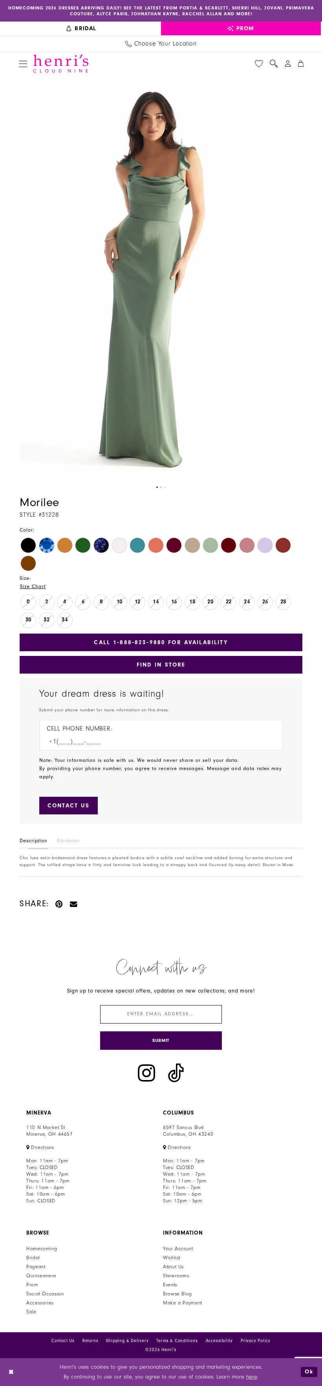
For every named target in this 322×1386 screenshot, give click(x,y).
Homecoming (41, 1248)
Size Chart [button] (33, 586)
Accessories (40, 1303)
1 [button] (157, 487)
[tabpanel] (161, 278)
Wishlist (171, 1257)
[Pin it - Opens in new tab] (59, 904)
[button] (23, 64)
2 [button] (161, 487)
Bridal (33, 1257)
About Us (173, 1266)
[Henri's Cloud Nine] (60, 64)
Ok (309, 1371)
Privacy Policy (256, 1340)
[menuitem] (81, 28)
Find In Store (161, 664)
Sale (31, 1312)
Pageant (35, 1266)
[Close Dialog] (11, 1372)
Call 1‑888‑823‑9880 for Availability (161, 642)
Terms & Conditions (177, 1340)
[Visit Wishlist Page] (258, 63)
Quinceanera (41, 1276)
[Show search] (273, 63)
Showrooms (176, 1276)
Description (34, 840)
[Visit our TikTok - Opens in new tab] (176, 1073)
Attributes (68, 840)
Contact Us (63, 1340)
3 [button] (165, 487)
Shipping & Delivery (127, 1340)
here (251, 1376)
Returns (90, 1340)
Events (170, 1285)
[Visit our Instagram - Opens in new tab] (146, 1073)
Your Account (178, 1248)
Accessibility (219, 1340)
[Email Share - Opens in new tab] (74, 904)
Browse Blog (177, 1294)
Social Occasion (45, 1294)
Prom (32, 1285)
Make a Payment (182, 1303)
